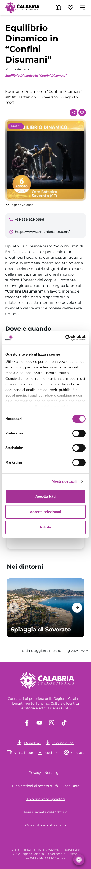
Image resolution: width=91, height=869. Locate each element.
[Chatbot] (79, 859)
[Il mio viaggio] (70, 7)
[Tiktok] (64, 723)
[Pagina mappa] (58, 7)
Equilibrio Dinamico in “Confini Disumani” (35, 75)
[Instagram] (51, 723)
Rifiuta (45, 527)
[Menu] (82, 7)
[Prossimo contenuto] (77, 608)
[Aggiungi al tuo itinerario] (82, 112)
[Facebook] (27, 723)
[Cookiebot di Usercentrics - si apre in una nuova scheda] (65, 338)
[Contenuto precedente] (14, 608)
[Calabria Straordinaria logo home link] (22, 7)
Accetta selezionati (45, 512)
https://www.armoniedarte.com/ (42, 232)
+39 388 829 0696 (29, 219)
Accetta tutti (45, 496)
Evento (22, 69)
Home (9, 69)
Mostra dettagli (64, 481)
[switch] (79, 433)
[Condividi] (73, 112)
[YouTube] (39, 723)
